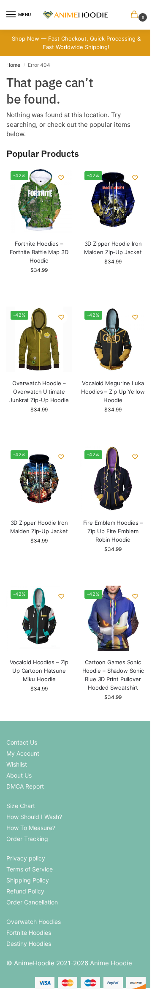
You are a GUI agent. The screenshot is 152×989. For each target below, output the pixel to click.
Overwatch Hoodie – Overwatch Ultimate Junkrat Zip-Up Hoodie (39, 391)
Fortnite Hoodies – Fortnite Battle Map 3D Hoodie (39, 252)
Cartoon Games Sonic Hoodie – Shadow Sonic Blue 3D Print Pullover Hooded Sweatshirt (113, 675)
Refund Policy (25, 891)
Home (13, 65)
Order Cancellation (32, 902)
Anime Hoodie (111, 963)
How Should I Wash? (34, 816)
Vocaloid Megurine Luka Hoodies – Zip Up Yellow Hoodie (113, 391)
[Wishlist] (61, 177)
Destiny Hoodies (28, 943)
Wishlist (16, 764)
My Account (22, 753)
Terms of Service (29, 869)
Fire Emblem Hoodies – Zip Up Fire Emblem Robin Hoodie (113, 531)
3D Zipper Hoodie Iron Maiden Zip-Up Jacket (112, 247)
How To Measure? (30, 827)
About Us (19, 775)
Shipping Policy (27, 880)
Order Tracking (27, 838)
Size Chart (20, 805)
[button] (136, 15)
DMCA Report (25, 786)
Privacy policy (25, 858)
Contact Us (21, 742)
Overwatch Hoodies (33, 921)
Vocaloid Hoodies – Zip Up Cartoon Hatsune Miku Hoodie (39, 670)
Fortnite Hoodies (28, 932)
